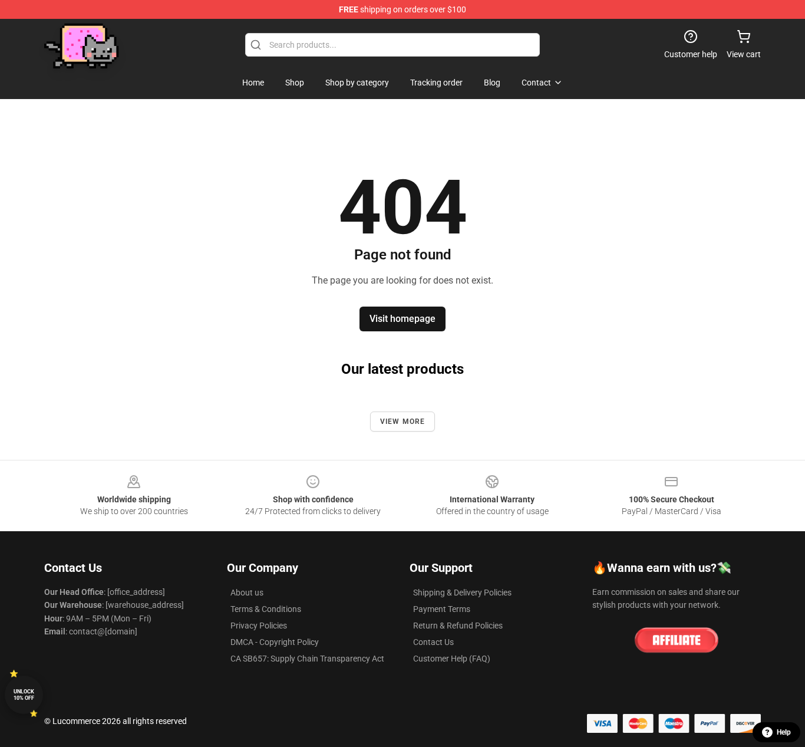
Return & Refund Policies (458, 625)
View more (402, 421)
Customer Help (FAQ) (451, 658)
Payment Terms (441, 609)
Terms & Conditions (265, 609)
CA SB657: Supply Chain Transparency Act (307, 658)
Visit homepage (402, 318)
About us (246, 592)
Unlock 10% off (24, 695)
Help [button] (784, 732)
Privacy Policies (258, 625)
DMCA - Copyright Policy (274, 642)
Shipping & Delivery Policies (462, 592)
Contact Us (433, 642)
